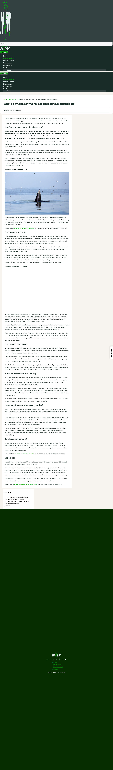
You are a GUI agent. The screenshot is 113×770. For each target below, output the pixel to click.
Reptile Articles (8, 60)
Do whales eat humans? (12, 503)
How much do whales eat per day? (15, 499)
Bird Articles (7, 63)
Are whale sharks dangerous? (23, 454)
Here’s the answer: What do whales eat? (16, 497)
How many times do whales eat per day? (17, 501)
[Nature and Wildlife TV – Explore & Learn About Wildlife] (5, 50)
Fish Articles (7, 65)
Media (5, 67)
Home (5, 56)
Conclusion (8, 505)
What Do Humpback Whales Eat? (24, 228)
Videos (9, 70)
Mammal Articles (8, 58)
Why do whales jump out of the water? (26, 484)
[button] (111, 352)
